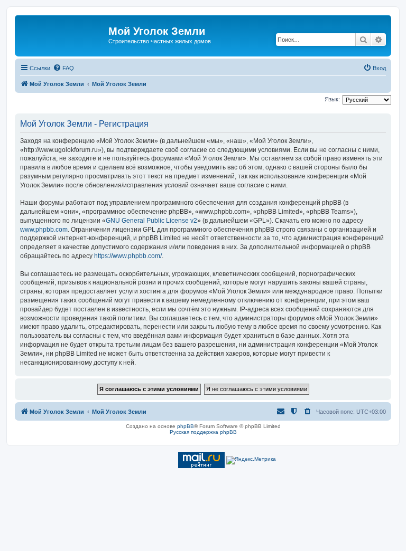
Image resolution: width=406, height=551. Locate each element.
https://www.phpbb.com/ (128, 256)
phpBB (185, 426)
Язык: (332, 99)
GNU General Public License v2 (151, 220)
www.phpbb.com (44, 229)
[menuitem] (63, 68)
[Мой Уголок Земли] (62, 34)
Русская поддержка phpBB (203, 432)
